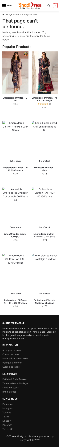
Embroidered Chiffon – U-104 (15, 99)
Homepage (7, 14)
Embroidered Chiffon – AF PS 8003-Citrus (15, 169)
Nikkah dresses (10, 387)
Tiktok (5, 416)
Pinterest (7, 425)
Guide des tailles (11, 366)
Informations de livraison (15, 358)
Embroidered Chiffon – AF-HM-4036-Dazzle (44, 235)
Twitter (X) (7, 429)
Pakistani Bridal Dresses (14, 379)
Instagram (7, 408)
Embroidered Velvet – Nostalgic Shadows (44, 301)
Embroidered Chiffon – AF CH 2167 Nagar (44, 99)
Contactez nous (10, 354)
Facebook (7, 404)
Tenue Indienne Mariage (15, 383)
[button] (55, 5)
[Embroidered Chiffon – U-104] (15, 72)
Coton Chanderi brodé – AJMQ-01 (15, 235)
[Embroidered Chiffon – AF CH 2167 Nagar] (45, 72)
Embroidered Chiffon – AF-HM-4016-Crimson (15, 301)
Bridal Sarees (9, 391)
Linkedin (6, 420)
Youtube (6, 412)
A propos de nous (11, 350)
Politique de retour (12, 362)
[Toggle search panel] (48, 5)
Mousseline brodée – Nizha (44, 169)
